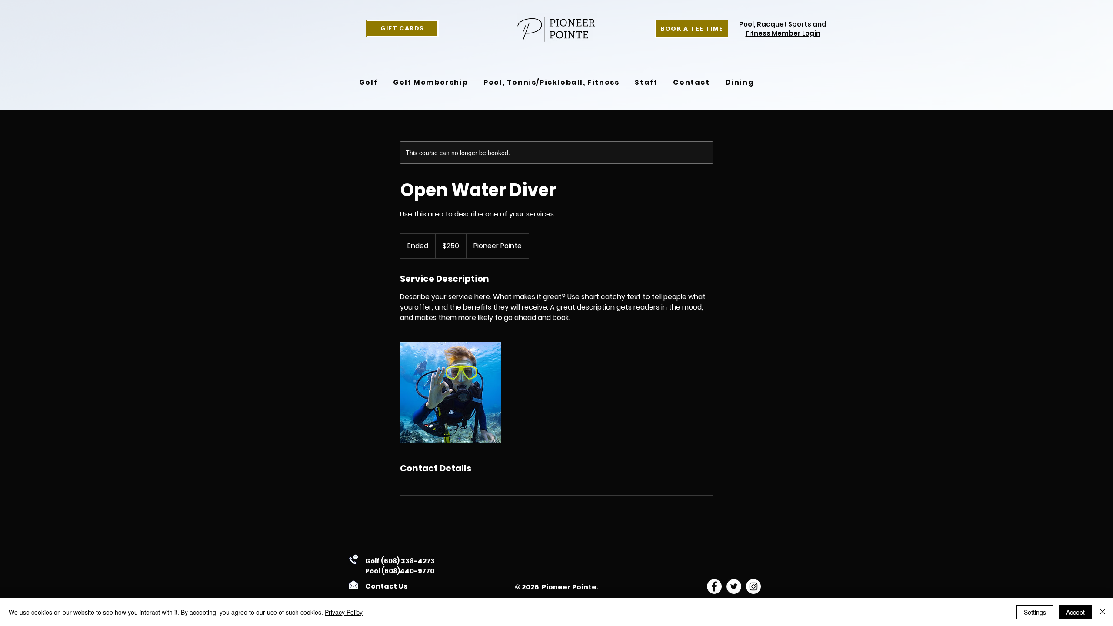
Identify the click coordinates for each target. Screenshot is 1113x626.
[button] (368, 82)
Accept (1075, 612)
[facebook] (714, 586)
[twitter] (733, 586)
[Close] (1102, 612)
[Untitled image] (450, 392)
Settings (1035, 612)
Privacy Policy (344, 612)
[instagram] (753, 586)
